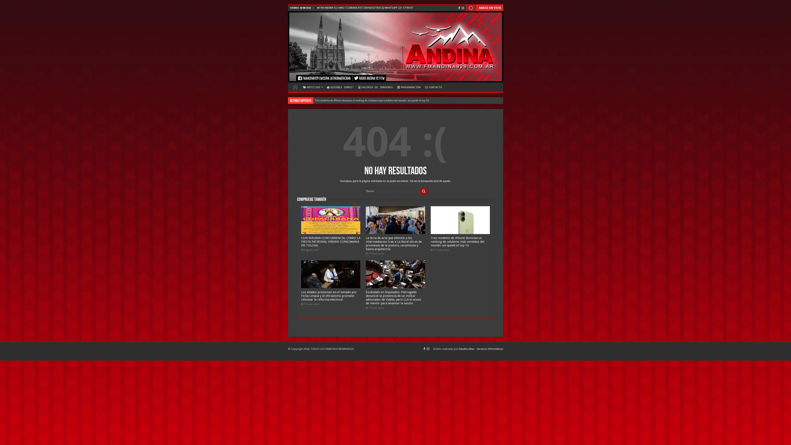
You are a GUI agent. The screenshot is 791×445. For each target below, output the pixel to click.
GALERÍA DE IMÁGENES (377, 87)
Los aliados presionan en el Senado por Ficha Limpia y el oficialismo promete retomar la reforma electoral (374, 100)
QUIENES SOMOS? (342, 87)
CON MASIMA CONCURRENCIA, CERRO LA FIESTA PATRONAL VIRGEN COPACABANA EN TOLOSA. (330, 241)
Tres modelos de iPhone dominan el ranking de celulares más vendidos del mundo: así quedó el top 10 (457, 241)
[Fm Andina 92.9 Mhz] (395, 46)
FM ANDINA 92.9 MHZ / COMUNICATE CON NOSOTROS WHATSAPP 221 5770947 (366, 7)
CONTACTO (435, 87)
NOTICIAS (313, 87)
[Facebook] (459, 8)
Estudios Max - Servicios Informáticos (481, 348)
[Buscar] (423, 191)
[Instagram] (463, 8)
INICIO (295, 86)
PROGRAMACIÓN (411, 87)
